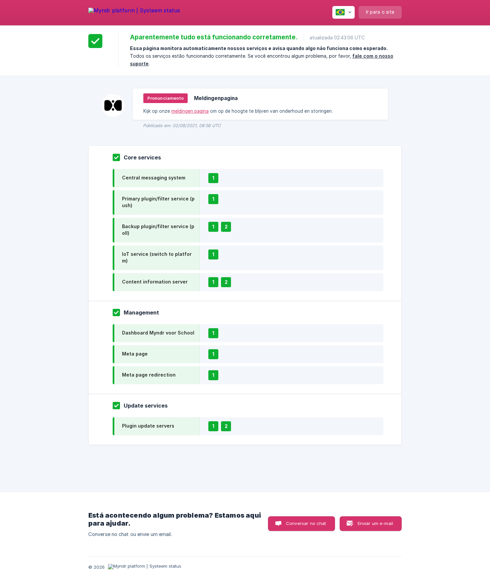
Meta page (135, 354)
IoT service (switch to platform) (157, 257)
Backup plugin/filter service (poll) (158, 229)
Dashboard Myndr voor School (158, 333)
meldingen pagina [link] (190, 111)
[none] (134, 11)
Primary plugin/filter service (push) (158, 202)
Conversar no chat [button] (306, 523)
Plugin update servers (148, 426)
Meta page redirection (149, 375)
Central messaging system (153, 177)
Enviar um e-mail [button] (375, 523)
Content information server (155, 281)
